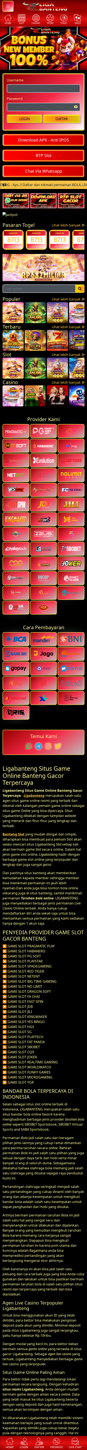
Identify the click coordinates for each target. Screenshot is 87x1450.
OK (43, 752)
